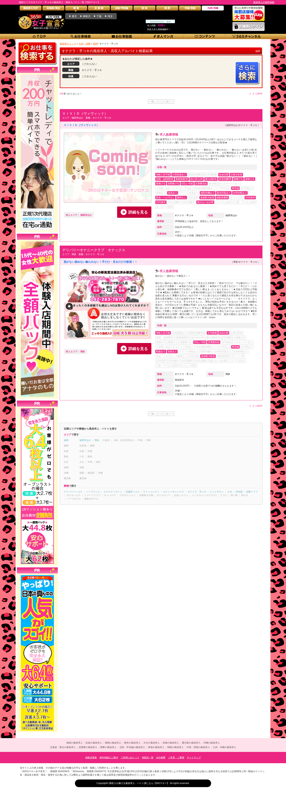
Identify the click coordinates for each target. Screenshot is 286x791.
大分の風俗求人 (151, 742)
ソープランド (93, 491)
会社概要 (160, 757)
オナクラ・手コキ (184, 215)
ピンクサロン (217, 491)
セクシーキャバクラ (173, 491)
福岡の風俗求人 (74, 742)
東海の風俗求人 (156, 747)
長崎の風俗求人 (113, 742)
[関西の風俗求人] (167, 9)
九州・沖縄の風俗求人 (224, 747)
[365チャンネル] (247, 36)
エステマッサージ (113, 491)
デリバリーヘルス (73, 491)
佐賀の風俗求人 (94, 742)
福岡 (66, 440)
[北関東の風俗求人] (99, 9)
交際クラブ (252, 491)
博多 (227, 374)
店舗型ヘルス (133, 491)
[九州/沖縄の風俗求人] (213, 9)
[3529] (37, 408)
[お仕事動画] (122, 36)
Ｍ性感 (238, 491)
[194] (37, 74)
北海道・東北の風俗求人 (63, 747)
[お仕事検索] (80, 36)
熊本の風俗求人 (132, 742)
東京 (74, 16)
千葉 (99, 16)
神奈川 (86, 16)
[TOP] (39, 36)
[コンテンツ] (205, 36)
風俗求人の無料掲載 (263, 2)
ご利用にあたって (130, 757)
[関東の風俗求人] (76, 9)
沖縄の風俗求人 (212, 742)
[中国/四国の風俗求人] (190, 9)
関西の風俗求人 (175, 747)
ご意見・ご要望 (176, 757)
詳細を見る (138, 212)
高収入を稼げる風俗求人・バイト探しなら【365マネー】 (139, 783)
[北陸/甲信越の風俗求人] (122, 9)
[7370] (37, 575)
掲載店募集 (91, 757)
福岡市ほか (231, 215)
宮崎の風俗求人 (171, 742)
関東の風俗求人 (108, 747)
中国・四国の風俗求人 (198, 747)
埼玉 (110, 16)
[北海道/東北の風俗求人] (53, 9)
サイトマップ (194, 757)
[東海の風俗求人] (144, 9)
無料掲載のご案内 (108, 757)
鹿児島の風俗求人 (191, 742)
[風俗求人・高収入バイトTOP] (31, 9)
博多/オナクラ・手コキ (245, 262)
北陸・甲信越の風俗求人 (132, 747)
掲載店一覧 (148, 757)
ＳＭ (229, 491)
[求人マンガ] (163, 36)
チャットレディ (151, 491)
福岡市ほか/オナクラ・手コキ (241, 125)
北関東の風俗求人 (88, 747)
